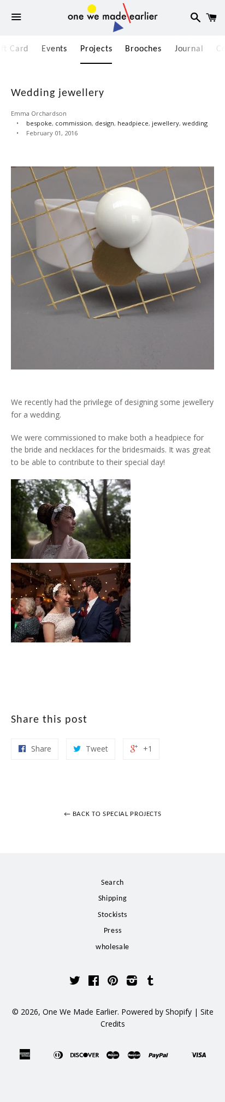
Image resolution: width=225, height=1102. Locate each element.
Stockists (112, 915)
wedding (195, 123)
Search (112, 883)
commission (73, 123)
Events (54, 49)
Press (113, 931)
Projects (96, 49)
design (104, 123)
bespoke (39, 123)
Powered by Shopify (156, 1011)
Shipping (112, 899)
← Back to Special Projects (113, 814)
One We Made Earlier (80, 1011)
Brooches (143, 49)
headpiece (133, 123)
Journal (189, 49)
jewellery (165, 123)
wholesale (112, 947)
